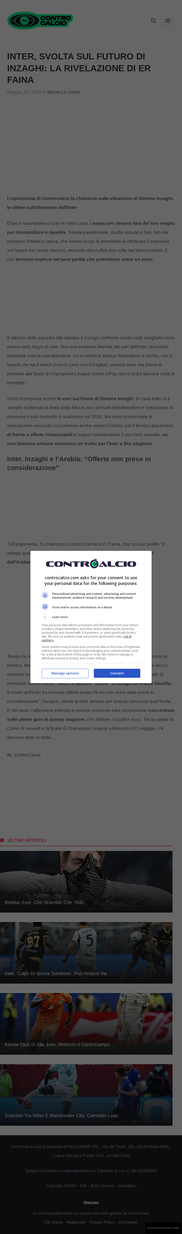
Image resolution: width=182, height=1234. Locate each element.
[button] (91, 617)
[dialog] (91, 617)
